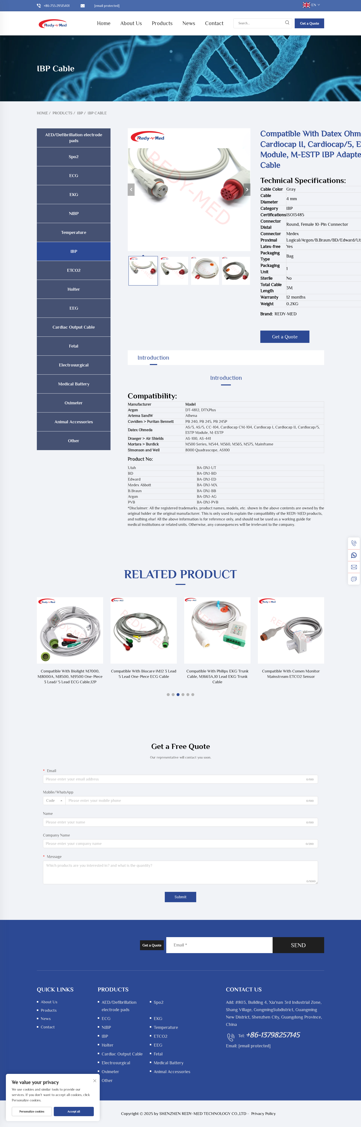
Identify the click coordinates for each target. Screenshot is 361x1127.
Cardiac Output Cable (74, 327)
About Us (131, 23)
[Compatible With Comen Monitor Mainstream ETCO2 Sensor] (217, 630)
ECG (73, 175)
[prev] (131, 189)
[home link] (53, 23)
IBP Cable (97, 113)
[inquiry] (354, 579)
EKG (73, 194)
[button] (168, 694)
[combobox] (54, 800)
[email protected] (254, 1045)
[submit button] (287, 23)
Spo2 (74, 156)
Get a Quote (309, 23)
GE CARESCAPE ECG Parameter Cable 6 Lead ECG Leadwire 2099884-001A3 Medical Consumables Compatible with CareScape (291, 677)
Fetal (73, 346)
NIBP (74, 213)
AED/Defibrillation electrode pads (73, 137)
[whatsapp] (354, 555)
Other (73, 440)
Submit (180, 897)
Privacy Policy (263, 1113)
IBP (80, 113)
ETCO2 (74, 270)
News (188, 23)
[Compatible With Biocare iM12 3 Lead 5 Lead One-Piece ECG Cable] (70, 630)
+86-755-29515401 (56, 6)
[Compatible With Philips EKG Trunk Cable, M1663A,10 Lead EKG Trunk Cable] (144, 630)
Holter (74, 289)
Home (104, 23)
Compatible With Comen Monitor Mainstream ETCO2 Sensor (217, 674)
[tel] (354, 543)
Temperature (73, 232)
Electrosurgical (74, 365)
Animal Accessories (74, 421)
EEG (73, 308)
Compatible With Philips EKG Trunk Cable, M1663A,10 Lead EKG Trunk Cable (144, 676)
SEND (298, 945)
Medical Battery (73, 383)
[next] (247, 189)
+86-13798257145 (273, 1035)
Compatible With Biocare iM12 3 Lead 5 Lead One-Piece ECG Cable (70, 674)
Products (162, 23)
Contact (214, 23)
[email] (354, 567)
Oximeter (74, 402)
